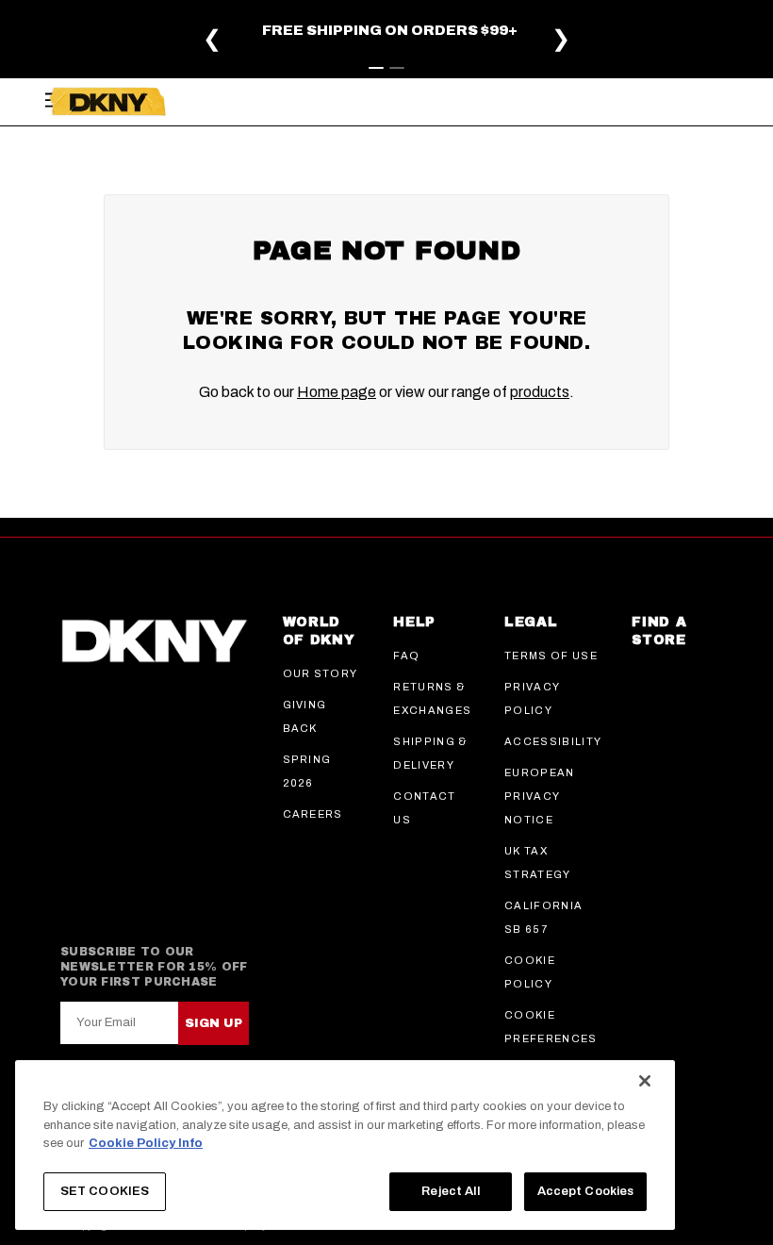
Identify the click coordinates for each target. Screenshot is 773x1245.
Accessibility (552, 741)
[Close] (645, 1081)
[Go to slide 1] (376, 68)
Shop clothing (115, 49)
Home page (336, 392)
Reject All (450, 1191)
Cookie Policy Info (146, 1143)
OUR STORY (320, 673)
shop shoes (310, 49)
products (539, 392)
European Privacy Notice (539, 796)
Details (270, 34)
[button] (710, 63)
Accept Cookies (585, 1191)
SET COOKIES (104, 1191)
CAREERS (313, 814)
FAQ (406, 655)
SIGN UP (213, 1023)
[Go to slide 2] (396, 68)
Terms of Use (551, 655)
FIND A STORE (659, 631)
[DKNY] (107, 102)
